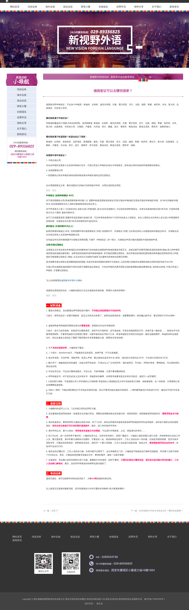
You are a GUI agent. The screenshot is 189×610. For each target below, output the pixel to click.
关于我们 (156, 6)
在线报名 (103, 6)
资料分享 (139, 6)
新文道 (100, 603)
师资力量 (85, 6)
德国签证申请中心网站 (71, 280)
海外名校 (50, 6)
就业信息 (68, 6)
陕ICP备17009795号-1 (154, 598)
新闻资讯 (174, 6)
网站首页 (14, 6)
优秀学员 (121, 6)
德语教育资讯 (127, 77)
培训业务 (32, 6)
